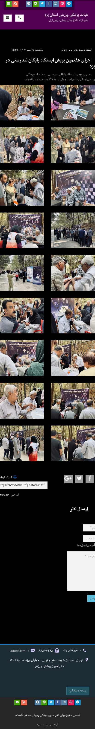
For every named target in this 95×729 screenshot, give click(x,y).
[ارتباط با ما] (9, 4)
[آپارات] (62, 4)
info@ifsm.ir (19, 651)
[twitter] (42, 4)
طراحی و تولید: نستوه (48, 724)
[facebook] (49, 4)
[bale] (36, 4)
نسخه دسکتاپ (77, 690)
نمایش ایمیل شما (85, 545)
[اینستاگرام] (56, 4)
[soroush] (29, 4)
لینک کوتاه (6, 477)
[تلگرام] (69, 4)
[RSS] (15, 4)
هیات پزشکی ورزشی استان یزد (66, 17)
